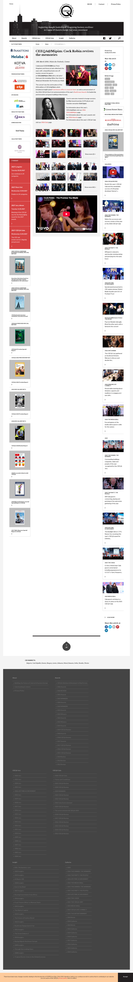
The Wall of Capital (21, 910)
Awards (24, 38)
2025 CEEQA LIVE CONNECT (77, 910)
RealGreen (108, 85)
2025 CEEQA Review (62, 783)
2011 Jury (18, 829)
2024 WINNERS (62, 706)
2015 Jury (18, 814)
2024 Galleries (72, 921)
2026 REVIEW (61, 691)
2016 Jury (18, 810)
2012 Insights (19, 922)
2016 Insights (19, 898)
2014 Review (61, 757)
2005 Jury (18, 852)
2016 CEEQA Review (64, 749)
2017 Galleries (72, 940)
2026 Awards (61, 687)
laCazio (107, 94)
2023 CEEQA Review (62, 795)
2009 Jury (18, 837)
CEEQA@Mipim (109, 82)
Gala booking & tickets (23, 687)
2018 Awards (61, 733)
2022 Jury (18, 795)
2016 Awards (73, 117)
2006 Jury (18, 848)
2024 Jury (18, 783)
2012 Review (61, 764)
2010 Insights (19, 937)
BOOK (89, 4)
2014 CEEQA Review (62, 830)
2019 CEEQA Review (64, 730)
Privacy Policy (116, 4)
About (14, 38)
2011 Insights (19, 929)
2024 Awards (61, 702)
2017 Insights (19, 891)
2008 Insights (19, 953)
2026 (69, 867)
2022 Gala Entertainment (63, 803)
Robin (106, 91)
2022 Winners (62, 722)
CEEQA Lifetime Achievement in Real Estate (72, 683)
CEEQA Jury (36, 38)
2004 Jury (18, 856)
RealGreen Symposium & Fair (24, 926)
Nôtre (111, 88)
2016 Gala (44, 122)
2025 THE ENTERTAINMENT (77, 913)
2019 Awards (61, 726)
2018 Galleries (72, 936)
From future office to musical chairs (64, 89)
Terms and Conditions (62, 779)
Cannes (107, 79)
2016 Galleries (72, 944)
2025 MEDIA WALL (73, 906)
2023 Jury (18, 787)
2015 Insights (19, 906)
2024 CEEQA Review (62, 787)
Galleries (72, 38)
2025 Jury (18, 779)
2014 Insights (19, 914)
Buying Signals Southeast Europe (26, 941)
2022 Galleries (72, 929)
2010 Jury (18, 833)
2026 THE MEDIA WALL (75, 883)
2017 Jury (18, 806)
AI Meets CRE (19, 879)
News (46, 44)
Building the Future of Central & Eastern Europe (31, 683)
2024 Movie (71, 917)
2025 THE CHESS (73, 898)
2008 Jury (18, 841)
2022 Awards (61, 718)
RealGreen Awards (80, 92)
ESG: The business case (23, 867)
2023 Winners (62, 714)
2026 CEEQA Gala (61, 775)
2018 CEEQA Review (64, 737)
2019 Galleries (72, 933)
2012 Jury (18, 825)
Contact (101, 4)
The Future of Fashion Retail (24, 918)
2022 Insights (19, 871)
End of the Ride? (20, 887)
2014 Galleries (72, 952)
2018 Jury (18, 802)
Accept (125, 976)
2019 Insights (19, 875)
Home (11, 4)
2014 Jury (18, 818)
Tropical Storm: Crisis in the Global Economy (30, 957)
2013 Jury (18, 822)
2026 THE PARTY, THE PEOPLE (77, 875)
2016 (106, 88)
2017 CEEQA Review (64, 745)
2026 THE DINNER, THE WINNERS (79, 871)
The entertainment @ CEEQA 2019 (67, 810)
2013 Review (61, 760)
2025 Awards (61, 694)
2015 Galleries (72, 948)
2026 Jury (18, 775)
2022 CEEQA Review (62, 799)
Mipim (115, 85)
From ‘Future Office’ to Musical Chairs (28, 902)
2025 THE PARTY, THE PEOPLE (77, 890)
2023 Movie (71, 925)
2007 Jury (18, 845)
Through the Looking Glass (24, 949)
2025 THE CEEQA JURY (75, 902)
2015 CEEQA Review (64, 753)
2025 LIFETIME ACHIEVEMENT (77, 894)
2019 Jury (18, 799)
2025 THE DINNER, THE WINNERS (79, 887)
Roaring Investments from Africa (26, 895)
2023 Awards (61, 710)
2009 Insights (19, 945)
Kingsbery (113, 91)
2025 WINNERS (62, 698)
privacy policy (62, 978)
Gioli (112, 94)
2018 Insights (19, 883)
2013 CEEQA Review (62, 833)
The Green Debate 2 (22, 933)
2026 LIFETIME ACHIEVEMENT (25, 791)
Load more (111, 617)
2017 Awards (61, 741)
